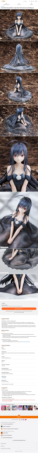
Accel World (2, 6)
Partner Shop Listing (26, 341)
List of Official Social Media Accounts (19, 440)
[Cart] (29, 1)
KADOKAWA (4, 377)
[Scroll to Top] (19, 416)
